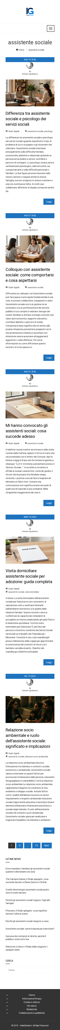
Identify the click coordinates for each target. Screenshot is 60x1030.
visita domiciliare (32, 592)
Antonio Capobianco (30, 74)
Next (46, 845)
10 (36, 845)
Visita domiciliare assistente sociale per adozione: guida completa (29, 576)
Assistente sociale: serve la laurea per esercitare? (30, 928)
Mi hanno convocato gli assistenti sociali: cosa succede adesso (27, 431)
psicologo (48, 131)
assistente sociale (35, 131)
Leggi (49, 201)
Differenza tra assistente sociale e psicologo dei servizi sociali (28, 119)
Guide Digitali (13, 131)
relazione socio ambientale (36, 756)
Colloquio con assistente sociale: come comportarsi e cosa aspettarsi (30, 275)
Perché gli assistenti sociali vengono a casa (27, 921)
